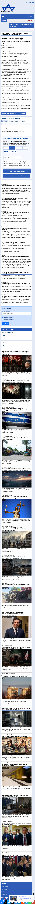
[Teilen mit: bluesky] (8, 902)
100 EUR (13, 151)
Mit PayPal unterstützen (17, 171)
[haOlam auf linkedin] (33, 2)
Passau (4, 121)
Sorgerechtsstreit (16, 124)
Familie (4, 124)
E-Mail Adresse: (6, 311)
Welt (15, 26)
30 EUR (25, 148)
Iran (31, 24)
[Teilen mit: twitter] (5, 902)
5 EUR (6, 148)
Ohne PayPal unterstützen (17, 176)
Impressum (4, 895)
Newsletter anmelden (9, 317)
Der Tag (3, 888)
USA (11, 26)
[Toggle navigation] (30, 16)
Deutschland (14, 24)
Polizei (28, 124)
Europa (26, 24)
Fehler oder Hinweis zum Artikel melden (13, 113)
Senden (5, 323)
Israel (21, 24)
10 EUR (12, 148)
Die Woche (4, 889)
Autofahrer (14, 121)
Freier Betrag (6, 155)
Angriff (23, 121)
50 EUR (6, 151)
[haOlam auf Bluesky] (30, 2)
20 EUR (19, 148)
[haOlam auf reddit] (32, 2)
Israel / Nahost (5, 886)
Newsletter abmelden (9, 319)
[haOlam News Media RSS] (27, 2)
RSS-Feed (5, 894)
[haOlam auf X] (29, 2)
